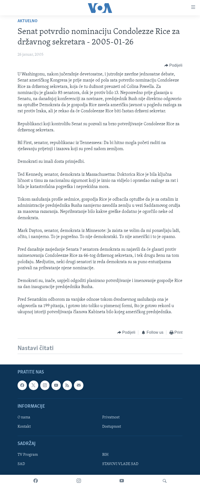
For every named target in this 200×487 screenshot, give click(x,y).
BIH (105, 455)
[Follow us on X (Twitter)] (33, 385)
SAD (21, 464)
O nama (24, 417)
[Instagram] (78, 481)
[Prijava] (78, 385)
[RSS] (67, 385)
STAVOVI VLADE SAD (120, 464)
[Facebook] (35, 481)
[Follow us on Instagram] (45, 385)
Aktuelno (28, 21)
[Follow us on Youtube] (56, 385)
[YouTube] (121, 481)
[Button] (173, 65)
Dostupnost (111, 427)
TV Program (28, 455)
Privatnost (111, 417)
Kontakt (24, 427)
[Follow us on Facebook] (22, 385)
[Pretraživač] (164, 481)
